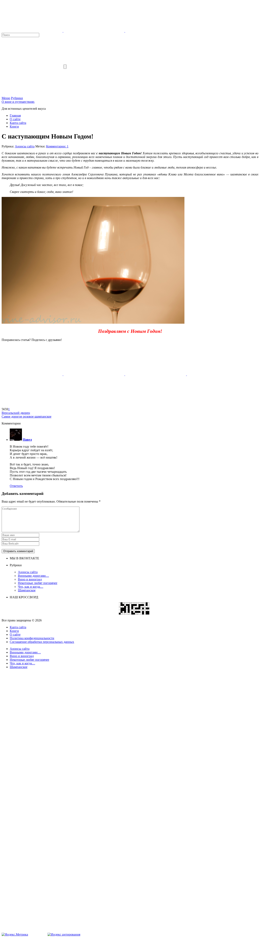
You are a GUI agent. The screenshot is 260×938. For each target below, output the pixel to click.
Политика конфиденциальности (32, 638)
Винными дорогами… (33, 575)
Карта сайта (18, 123)
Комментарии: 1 (57, 146)
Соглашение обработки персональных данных (42, 642)
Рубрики (17, 98)
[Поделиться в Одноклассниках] (156, 374)
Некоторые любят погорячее (37, 583)
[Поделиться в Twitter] (32, 405)
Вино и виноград (30, 579)
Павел (27, 439)
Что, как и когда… (30, 586)
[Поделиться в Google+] (217, 374)
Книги (14, 126)
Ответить (16, 486)
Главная (15, 115)
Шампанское (27, 590)
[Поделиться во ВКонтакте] (94, 374)
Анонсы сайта (25, 146)
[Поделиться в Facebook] (32, 374)
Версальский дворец (16, 413)
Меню (6, 98)
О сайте (15, 119)
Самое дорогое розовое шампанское (26, 416)
